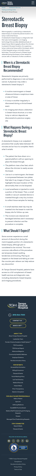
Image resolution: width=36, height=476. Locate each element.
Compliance (18, 461)
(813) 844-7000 (19, 315)
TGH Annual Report (18, 348)
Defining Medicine (18, 404)
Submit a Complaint (18, 392)
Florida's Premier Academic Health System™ (18, 342)
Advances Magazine (18, 351)
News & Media (18, 426)
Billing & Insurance (18, 370)
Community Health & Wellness (18, 354)
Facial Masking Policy (18, 376)
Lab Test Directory (18, 379)
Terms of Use (18, 469)
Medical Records (18, 382)
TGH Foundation (18, 345)
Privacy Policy (18, 467)
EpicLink (18, 401)
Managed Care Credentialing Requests (18, 419)
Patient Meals (18, 385)
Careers (18, 416)
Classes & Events (18, 373)
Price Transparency (18, 389)
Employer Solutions (18, 357)
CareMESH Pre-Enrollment (18, 408)
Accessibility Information (18, 367)
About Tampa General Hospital (18, 336)
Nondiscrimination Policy (18, 360)
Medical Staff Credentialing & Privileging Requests (18, 412)
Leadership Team (18, 339)
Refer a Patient (18, 398)
